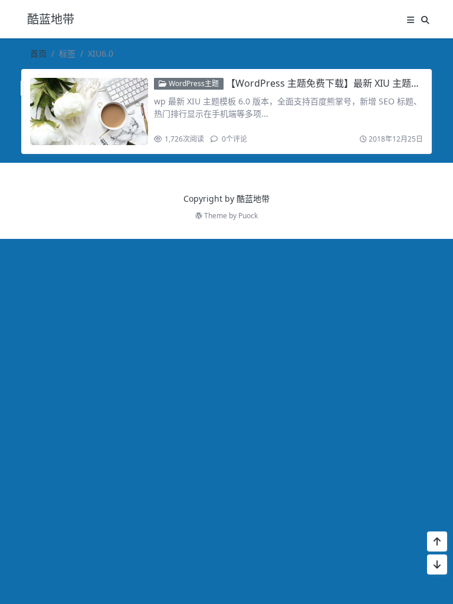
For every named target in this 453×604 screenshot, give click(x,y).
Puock (248, 216)
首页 (38, 53)
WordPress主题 (193, 83)
